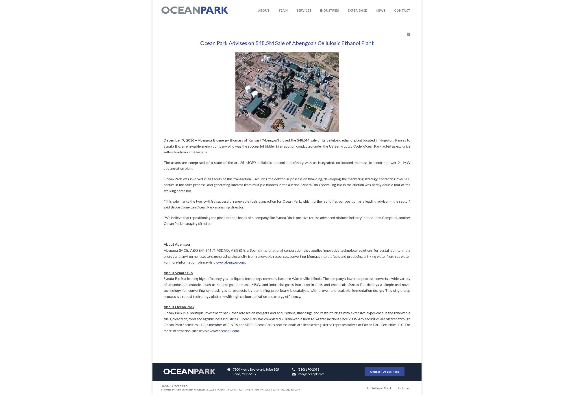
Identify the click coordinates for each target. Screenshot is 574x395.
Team (283, 10)
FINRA (229, 390)
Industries (329, 10)
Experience (357, 10)
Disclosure (403, 388)
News (380, 10)
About (264, 10)
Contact (402, 10)
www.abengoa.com (230, 262)
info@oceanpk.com (311, 374)
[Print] (408, 34)
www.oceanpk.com (224, 330)
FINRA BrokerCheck (379, 388)
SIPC (235, 390)
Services (304, 10)
